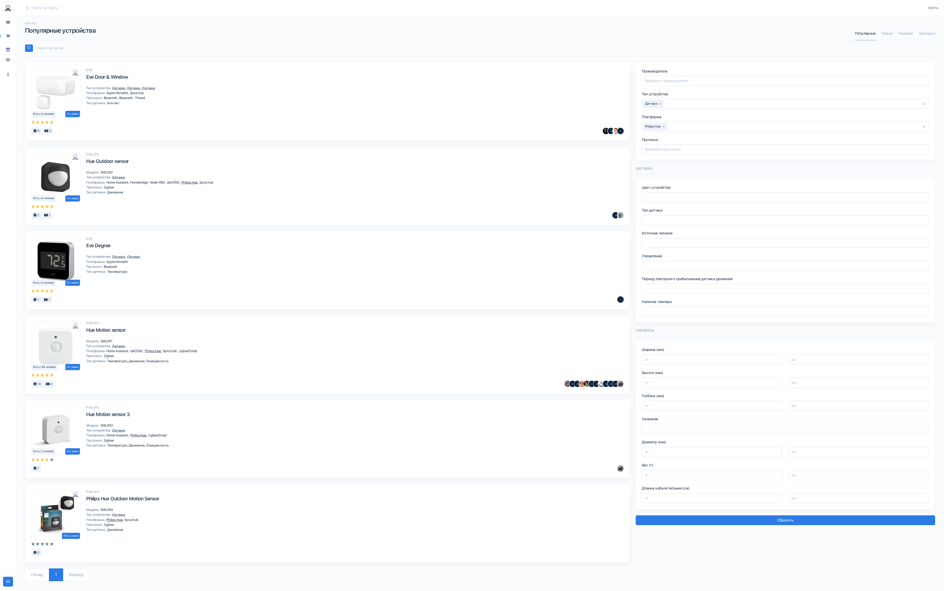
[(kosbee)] (615, 215)
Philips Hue (189, 182)
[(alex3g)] (572, 384)
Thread (139, 98)
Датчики (119, 88)
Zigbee (108, 187)
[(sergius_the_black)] (606, 384)
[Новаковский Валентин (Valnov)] (611, 384)
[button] (8, 74)
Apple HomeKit (117, 93)
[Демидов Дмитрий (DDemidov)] (615, 131)
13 (39, 384)
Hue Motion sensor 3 (108, 414)
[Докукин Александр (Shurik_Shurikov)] (587, 384)
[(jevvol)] (596, 384)
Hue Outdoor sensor (107, 161)
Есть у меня (71, 535)
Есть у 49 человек (44, 367)
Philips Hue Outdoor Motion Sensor (122, 499)
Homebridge (139, 182)
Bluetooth (111, 98)
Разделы (906, 33)
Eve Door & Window (107, 77)
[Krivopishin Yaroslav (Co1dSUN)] (620, 215)
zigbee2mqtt (187, 351)
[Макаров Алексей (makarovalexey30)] (592, 384)
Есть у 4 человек (43, 198)
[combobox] (480, 48)
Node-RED (158, 182)
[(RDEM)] (620, 384)
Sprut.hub (136, 93)
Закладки (927, 33)
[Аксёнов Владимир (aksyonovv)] (601, 384)
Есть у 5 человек (43, 282)
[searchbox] (482, 48)
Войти (933, 8)
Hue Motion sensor (106, 330)
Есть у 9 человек (43, 113)
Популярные (865, 33)
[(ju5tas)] (615, 384)
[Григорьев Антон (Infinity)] (582, 384)
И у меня (72, 113)
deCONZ (173, 182)
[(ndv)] (611, 131)
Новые (887, 33)
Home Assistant (117, 182)
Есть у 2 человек (43, 451)
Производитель (655, 71)
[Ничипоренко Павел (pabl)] (620, 131)
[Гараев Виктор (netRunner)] (567, 384)
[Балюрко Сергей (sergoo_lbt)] (606, 131)
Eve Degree (98, 245)
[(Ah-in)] (620, 299)
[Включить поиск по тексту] (29, 48)
